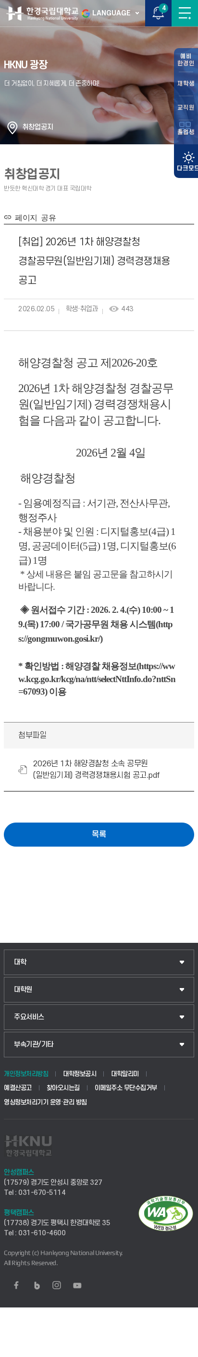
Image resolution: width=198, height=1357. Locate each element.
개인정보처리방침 (26, 1074)
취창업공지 (37, 127)
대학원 (23, 990)
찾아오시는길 (63, 1087)
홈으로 (12, 127)
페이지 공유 (34, 217)
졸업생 (186, 132)
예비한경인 (186, 60)
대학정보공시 (79, 1074)
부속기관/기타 (33, 1044)
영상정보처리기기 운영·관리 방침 (45, 1102)
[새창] (16, 1285)
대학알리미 (125, 1074)
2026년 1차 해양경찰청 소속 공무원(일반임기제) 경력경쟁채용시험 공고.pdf (96, 770)
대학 (20, 962)
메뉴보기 (185, 13)
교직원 (186, 107)
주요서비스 (29, 1017)
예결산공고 (18, 1087)
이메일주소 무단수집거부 (126, 1087)
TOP (181, 1349)
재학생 (186, 83)
